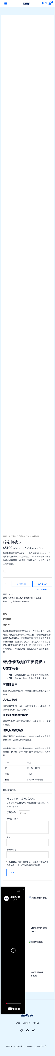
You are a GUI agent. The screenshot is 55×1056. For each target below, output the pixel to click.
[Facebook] (27, 1030)
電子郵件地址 (13, 849)
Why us (35, 1023)
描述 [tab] (5, 613)
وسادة (10, 601)
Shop (18, 1023)
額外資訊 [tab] (7, 619)
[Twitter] (33, 1030)
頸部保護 (25, 601)
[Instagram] (21, 1030)
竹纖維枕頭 (23, 536)
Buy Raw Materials (42, 585)
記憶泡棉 (17, 601)
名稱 (9, 837)
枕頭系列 (12, 536)
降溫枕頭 (37, 598)
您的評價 (11, 819)
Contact (26, 1023)
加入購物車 (21, 584)
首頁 (5, 536)
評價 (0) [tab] (6, 624)
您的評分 (11, 812)
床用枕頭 (11, 598)
